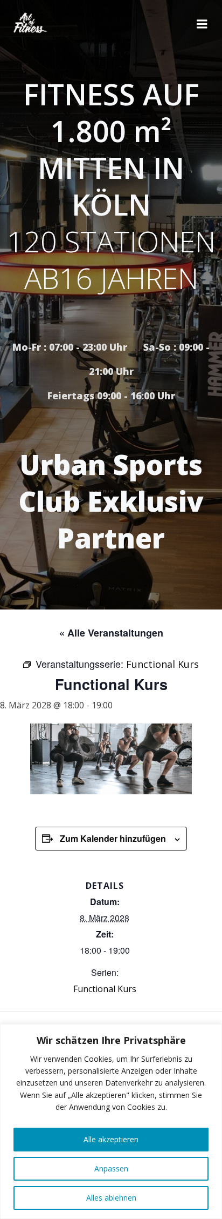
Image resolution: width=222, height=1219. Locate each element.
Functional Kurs (104, 989)
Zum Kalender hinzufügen (113, 838)
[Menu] (202, 24)
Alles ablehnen (111, 1198)
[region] (111, 1121)
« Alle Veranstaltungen (111, 633)
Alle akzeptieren (111, 1139)
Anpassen (111, 1168)
